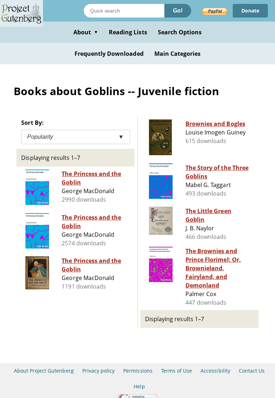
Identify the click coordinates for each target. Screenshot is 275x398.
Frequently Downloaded (109, 54)
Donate (250, 10)
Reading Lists (128, 32)
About (85, 32)
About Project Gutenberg (44, 370)
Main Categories (177, 54)
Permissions (137, 370)
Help (139, 386)
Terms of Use (176, 370)
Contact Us (252, 370)
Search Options (180, 32)
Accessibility (215, 370)
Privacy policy (98, 370)
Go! (178, 11)
